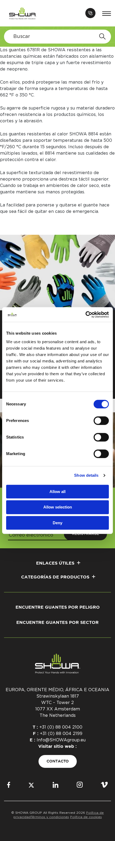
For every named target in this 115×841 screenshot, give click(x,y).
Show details (86, 475)
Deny (57, 523)
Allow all (57, 491)
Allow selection (57, 507)
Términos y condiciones (50, 817)
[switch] (101, 420)
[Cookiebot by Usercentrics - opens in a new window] (85, 314)
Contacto (58, 761)
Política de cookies (86, 817)
